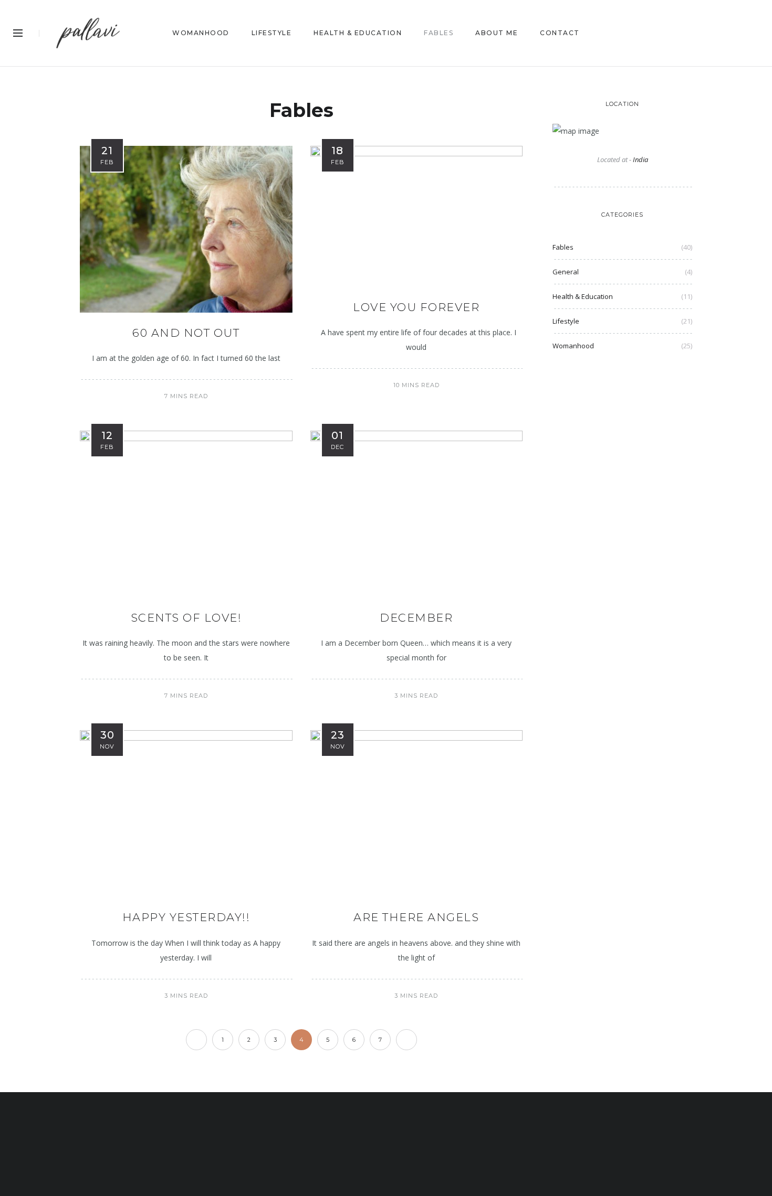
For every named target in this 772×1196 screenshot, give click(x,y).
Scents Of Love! (186, 617)
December (416, 617)
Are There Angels (416, 917)
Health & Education (582, 296)
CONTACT (560, 33)
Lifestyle (565, 321)
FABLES (438, 33)
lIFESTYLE (272, 33)
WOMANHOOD (200, 33)
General (565, 271)
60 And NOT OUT (185, 332)
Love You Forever (416, 307)
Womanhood (573, 345)
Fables (562, 247)
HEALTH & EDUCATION (358, 33)
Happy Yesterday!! (186, 917)
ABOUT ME (496, 33)
